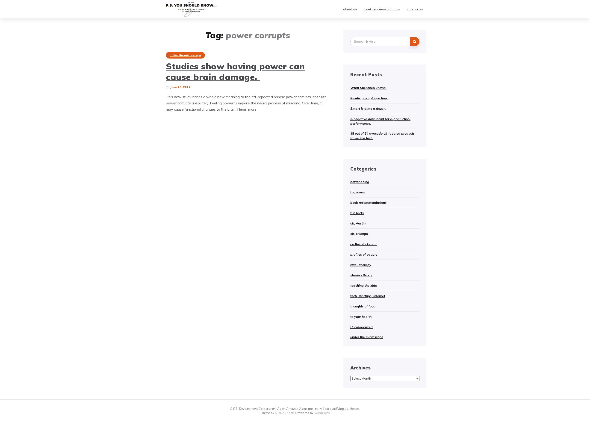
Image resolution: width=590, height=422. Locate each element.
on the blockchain (363, 244)
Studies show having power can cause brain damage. (235, 71)
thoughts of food (362, 306)
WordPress (322, 413)
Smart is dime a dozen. (368, 108)
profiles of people (363, 254)
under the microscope (185, 55)
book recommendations (382, 9)
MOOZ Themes (285, 413)
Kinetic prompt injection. (369, 98)
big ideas (357, 192)
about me (350, 9)
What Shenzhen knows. (368, 88)
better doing (359, 182)
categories (415, 9)
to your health (361, 317)
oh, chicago (359, 234)
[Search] (414, 41)
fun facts (357, 213)
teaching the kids (363, 285)
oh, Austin (358, 223)
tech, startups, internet (367, 296)
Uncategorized (361, 327)
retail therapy (360, 265)
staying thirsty (361, 275)
